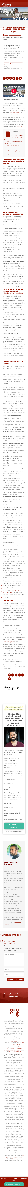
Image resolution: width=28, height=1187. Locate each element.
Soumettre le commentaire (15, 979)
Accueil (6, 35)
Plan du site (14, 1041)
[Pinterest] (17, 1012)
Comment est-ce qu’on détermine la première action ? (14, 137)
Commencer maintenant (13, 1184)
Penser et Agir (15, 1158)
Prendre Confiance (17, 1157)
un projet (19, 126)
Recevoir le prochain (13, 826)
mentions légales (10, 1048)
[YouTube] (17, 1010)
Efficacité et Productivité (15, 35)
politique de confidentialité (15, 1051)
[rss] (11, 1010)
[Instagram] (17, 1015)
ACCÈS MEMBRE (23, 1)
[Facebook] (11, 1012)
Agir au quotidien (15, 112)
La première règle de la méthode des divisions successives (12, 147)
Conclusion (10, 155)
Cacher (21, 131)
